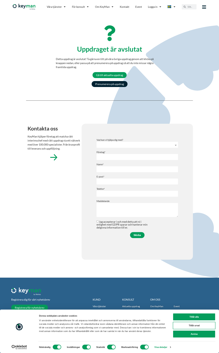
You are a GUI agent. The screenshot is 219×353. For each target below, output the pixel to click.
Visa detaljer (160, 347)
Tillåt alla (194, 317)
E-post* (100, 176)
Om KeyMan (102, 6)
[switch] (86, 347)
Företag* (101, 152)
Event (138, 6)
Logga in (152, 6)
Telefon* (101, 189)
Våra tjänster (54, 6)
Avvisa (194, 334)
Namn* (100, 164)
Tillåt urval (194, 325)
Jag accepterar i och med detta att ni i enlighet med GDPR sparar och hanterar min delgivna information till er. (122, 224)
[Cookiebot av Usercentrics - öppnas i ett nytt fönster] (19, 347)
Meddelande (103, 201)
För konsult (78, 6)
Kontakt (124, 6)
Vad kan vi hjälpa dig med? (110, 140)
